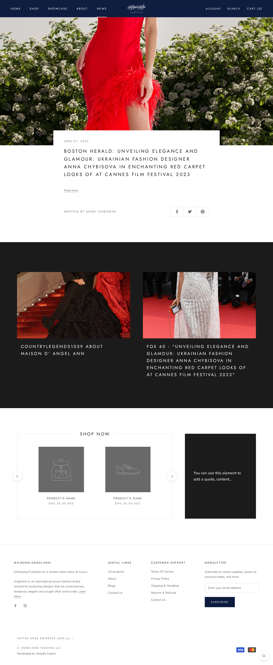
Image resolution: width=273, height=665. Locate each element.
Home (16, 9)
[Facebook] (15, 605)
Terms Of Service (162, 572)
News (102, 9)
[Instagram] (25, 605)
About (82, 9)
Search (233, 9)
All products (116, 572)
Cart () (254, 9)
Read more (71, 190)
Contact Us (115, 593)
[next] (172, 476)
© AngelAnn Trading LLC (39, 648)
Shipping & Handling (165, 586)
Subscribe (220, 602)
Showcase (58, 9)
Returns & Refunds (163, 593)
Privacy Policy (160, 579)
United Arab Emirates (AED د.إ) (43, 638)
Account (213, 9)
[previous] (17, 476)
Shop (34, 9)
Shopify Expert (46, 654)
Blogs (112, 586)
